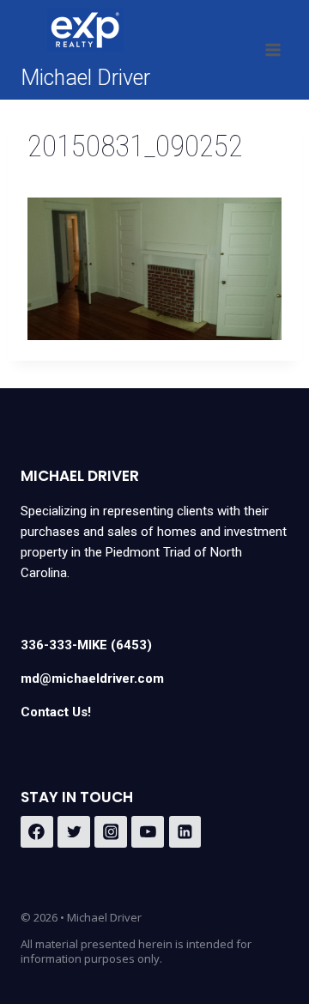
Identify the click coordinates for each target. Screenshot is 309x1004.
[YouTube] (147, 832)
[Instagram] (110, 832)
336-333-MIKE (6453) (86, 645)
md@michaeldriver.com (92, 678)
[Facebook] (37, 832)
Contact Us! (56, 712)
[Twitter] (74, 832)
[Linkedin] (185, 832)
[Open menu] (272, 49)
